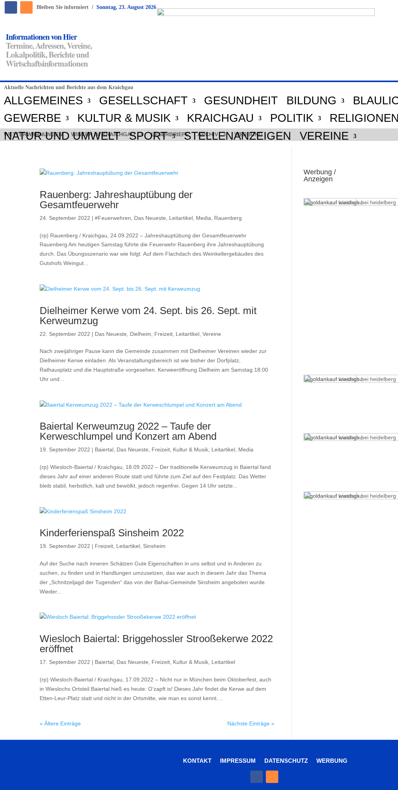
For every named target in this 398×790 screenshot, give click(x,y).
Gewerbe (32, 118)
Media (203, 218)
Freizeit (163, 334)
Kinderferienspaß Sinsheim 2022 (112, 533)
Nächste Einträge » (250, 723)
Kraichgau (220, 118)
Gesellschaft (143, 101)
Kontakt (197, 760)
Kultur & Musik (124, 118)
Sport (148, 136)
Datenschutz (286, 760)
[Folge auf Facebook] (11, 7)
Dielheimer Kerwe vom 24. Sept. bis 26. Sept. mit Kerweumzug (148, 316)
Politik (291, 118)
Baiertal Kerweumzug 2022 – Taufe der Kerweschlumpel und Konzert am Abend (128, 431)
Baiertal (104, 449)
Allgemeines (43, 101)
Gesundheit (241, 101)
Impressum (238, 760)
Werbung (331, 760)
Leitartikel (181, 218)
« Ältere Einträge (60, 723)
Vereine (324, 136)
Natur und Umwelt (62, 136)
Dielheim (140, 334)
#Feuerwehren (113, 218)
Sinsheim (154, 546)
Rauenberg (228, 218)
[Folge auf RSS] (26, 7)
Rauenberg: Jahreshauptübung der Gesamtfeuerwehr (116, 200)
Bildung (311, 101)
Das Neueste (150, 218)
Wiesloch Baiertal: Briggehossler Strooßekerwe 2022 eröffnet (156, 644)
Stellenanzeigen (237, 136)
